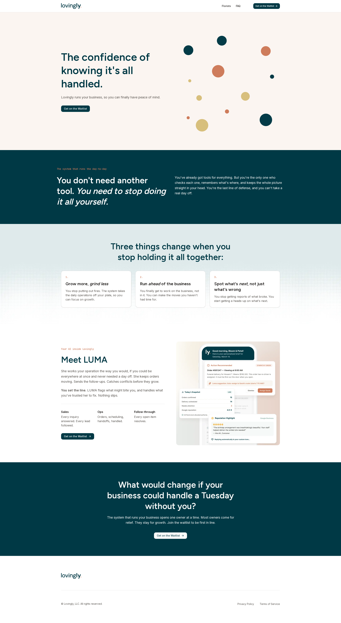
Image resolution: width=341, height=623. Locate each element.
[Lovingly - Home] (71, 6)
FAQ (238, 5)
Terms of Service (270, 603)
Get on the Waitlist (264, 6)
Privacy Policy (245, 603)
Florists (226, 5)
